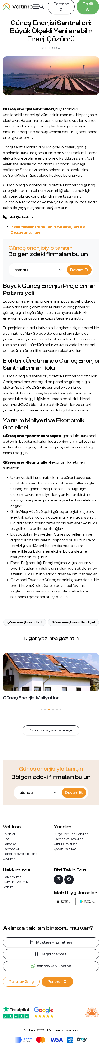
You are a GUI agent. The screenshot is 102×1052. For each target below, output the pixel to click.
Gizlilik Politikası (66, 844)
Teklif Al (9, 834)
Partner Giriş (21, 982)
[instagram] (58, 879)
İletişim (8, 887)
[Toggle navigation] (36, 6)
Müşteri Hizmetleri (54, 942)
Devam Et (79, 270)
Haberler (9, 844)
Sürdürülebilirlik (15, 882)
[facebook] (69, 879)
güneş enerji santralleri (24, 622)
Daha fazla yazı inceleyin (51, 730)
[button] (41, 7)
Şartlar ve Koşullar (68, 839)
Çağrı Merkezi (54, 954)
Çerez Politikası (65, 849)
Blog (6, 839)
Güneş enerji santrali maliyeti (73, 622)
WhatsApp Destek (54, 966)
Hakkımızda (12, 877)
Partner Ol (11, 849)
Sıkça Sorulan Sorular (71, 834)
